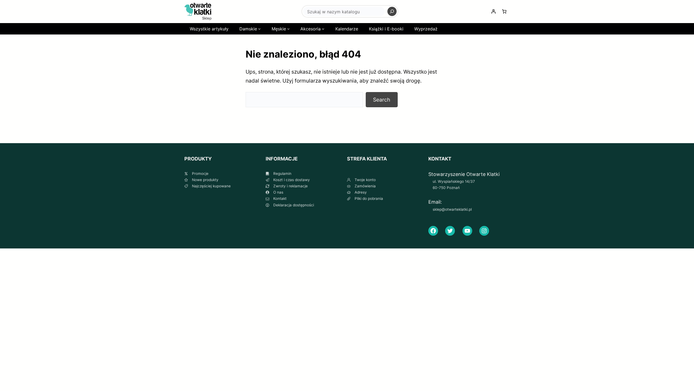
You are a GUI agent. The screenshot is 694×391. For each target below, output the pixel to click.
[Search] (392, 11)
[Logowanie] (493, 11)
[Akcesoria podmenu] (323, 28)
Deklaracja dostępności (293, 205)
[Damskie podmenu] (259, 28)
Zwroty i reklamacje (290, 186)
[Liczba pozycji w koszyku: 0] (504, 11)
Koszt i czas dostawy (291, 180)
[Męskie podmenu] (288, 28)
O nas (278, 192)
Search (381, 99)
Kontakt (280, 198)
